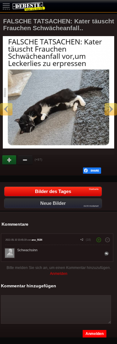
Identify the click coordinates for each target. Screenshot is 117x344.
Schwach (25, 160)
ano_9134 (37, 239)
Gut (9, 160)
